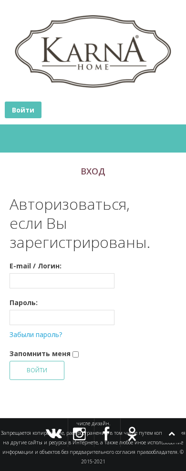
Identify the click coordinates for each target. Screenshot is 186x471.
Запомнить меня (40, 353)
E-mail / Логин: (36, 265)
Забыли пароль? (36, 334)
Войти (23, 109)
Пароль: (24, 302)
